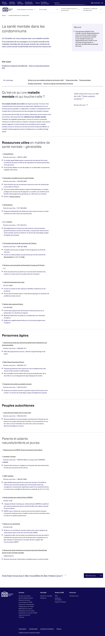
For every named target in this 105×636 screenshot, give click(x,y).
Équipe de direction (24, 600)
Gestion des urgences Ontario (13, 304)
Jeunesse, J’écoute (9, 456)
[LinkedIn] (86, 596)
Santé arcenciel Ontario (11, 524)
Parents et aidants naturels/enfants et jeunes (58, 84)
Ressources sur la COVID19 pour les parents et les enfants (22, 450)
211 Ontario (7, 222)
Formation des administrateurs (29, 2)
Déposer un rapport (4, 2)
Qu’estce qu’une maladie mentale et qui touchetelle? (46, 80)
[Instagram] (91, 596)
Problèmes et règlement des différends (14, 66)
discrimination (8, 257)
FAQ (3, 68)
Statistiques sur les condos (26, 611)
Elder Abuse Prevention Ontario (13, 362)
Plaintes (59, 629)
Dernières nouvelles (46, 596)
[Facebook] (83, 596)
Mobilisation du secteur (25, 608)
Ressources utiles (72, 80)
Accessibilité (22, 629)
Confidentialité (33, 629)
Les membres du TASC (25, 602)
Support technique (60, 602)
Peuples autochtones (35, 84)
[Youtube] (89, 596)
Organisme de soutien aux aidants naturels (17, 384)
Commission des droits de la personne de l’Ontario (19, 243)
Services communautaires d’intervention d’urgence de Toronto (24, 265)
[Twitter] (81, 596)
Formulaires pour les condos (45, 2)
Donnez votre (79, 105)
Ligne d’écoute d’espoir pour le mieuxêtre (17, 412)
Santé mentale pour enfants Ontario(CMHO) (18, 497)
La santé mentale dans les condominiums (18, 15)
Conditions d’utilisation (47, 629)
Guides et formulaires (58, 599)
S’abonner (43, 598)
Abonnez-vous (90, 575)
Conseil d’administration (26, 598)
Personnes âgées (85, 80)
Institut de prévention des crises (13, 282)
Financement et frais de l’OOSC (28, 613)
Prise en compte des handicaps (39, 66)
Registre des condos (20, 2)
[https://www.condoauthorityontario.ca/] (8, 9)
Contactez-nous (74, 596)
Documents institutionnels (26, 604)
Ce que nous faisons (25, 596)
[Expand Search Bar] (84, 2)
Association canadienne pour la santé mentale (18, 178)
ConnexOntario (8, 154)
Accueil (4, 15)
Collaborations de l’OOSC (26, 606)
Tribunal (38, 3)
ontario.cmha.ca (15, 196)
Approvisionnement (24, 615)
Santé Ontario (8, 205)
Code (23, 257)
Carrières (21, 617)
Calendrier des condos (12, 2)
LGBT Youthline (8, 476)
